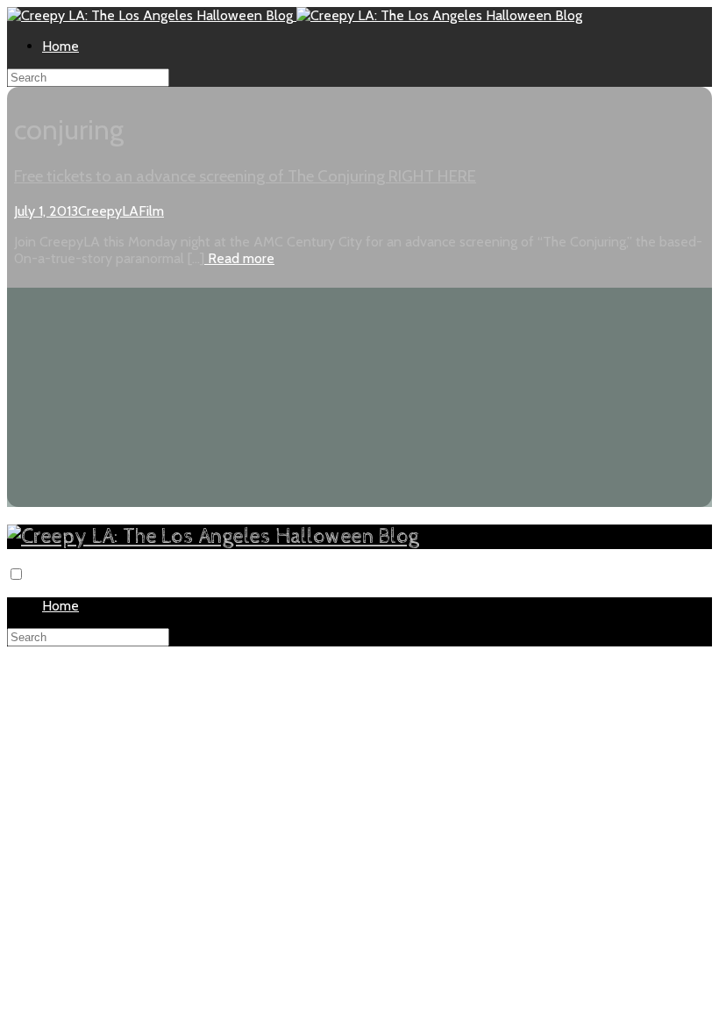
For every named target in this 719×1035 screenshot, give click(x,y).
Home (60, 46)
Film (151, 211)
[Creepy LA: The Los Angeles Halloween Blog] (151, 15)
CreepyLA (108, 211)
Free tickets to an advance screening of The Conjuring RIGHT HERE (245, 176)
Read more (239, 258)
